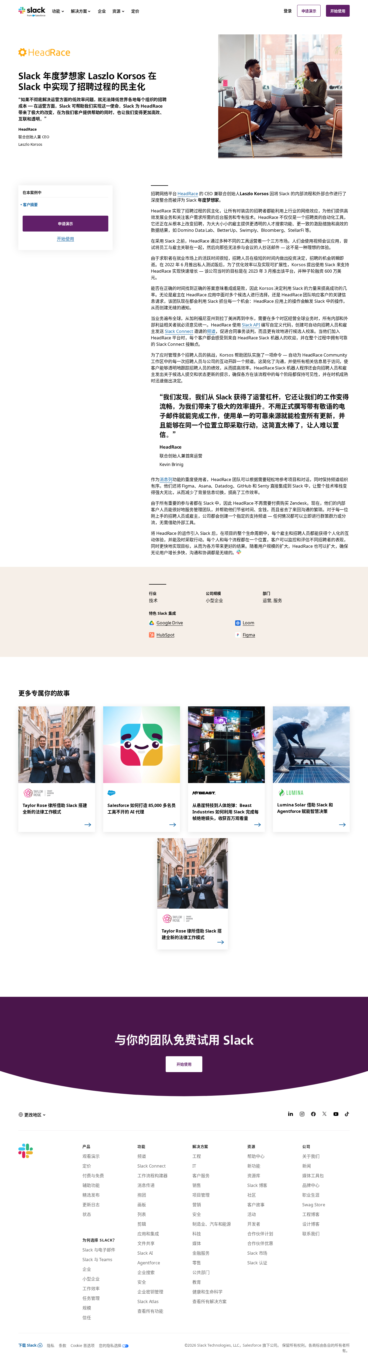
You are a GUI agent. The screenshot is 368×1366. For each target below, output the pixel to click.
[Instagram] (302, 1114)
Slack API (251, 324)
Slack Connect (179, 331)
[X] (324, 1114)
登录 (288, 11)
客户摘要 (31, 204)
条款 (62, 1345)
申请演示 (309, 10)
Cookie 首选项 (83, 1345)
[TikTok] (347, 1114)
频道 (211, 331)
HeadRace (188, 193)
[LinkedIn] (290, 1114)
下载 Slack (27, 1345)
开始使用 (337, 10)
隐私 (50, 1345)
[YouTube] (336, 1114)
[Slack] (32, 11)
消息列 (165, 479)
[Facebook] (313, 1114)
